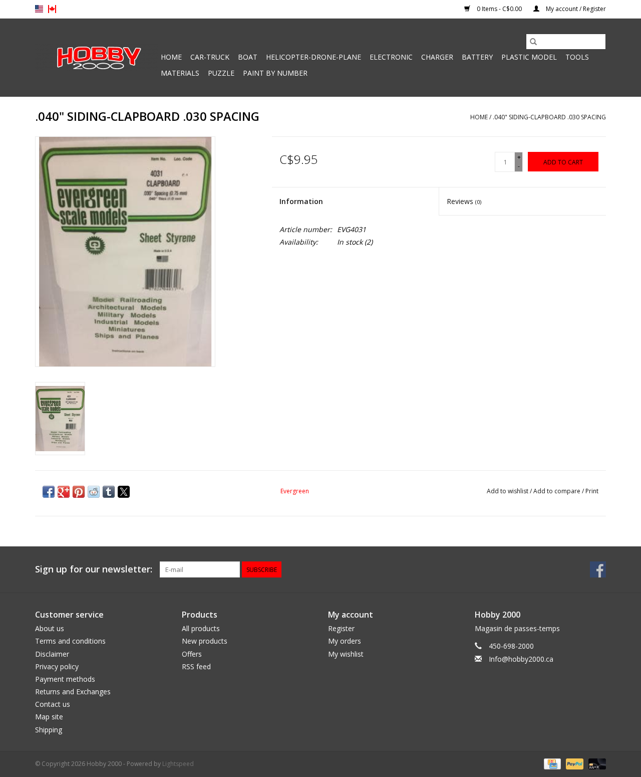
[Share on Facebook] (49, 492)
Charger (437, 57)
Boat (247, 57)
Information (301, 201)
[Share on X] (124, 492)
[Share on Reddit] (94, 492)
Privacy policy (57, 666)
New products (204, 641)
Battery (477, 57)
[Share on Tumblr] (109, 492)
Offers (192, 654)
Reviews (464, 201)
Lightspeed (178, 763)
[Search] (533, 42)
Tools (577, 57)
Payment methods (65, 679)
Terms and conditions (70, 641)
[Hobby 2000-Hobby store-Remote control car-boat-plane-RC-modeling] (96, 57)
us (39, 9)
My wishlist (346, 654)
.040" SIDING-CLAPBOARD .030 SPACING (549, 117)
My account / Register (575, 9)
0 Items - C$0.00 (499, 9)
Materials (180, 73)
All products (201, 628)
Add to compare (557, 491)
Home (171, 57)
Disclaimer (52, 654)
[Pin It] (79, 492)
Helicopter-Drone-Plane (313, 57)
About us (49, 628)
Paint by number (275, 73)
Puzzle (221, 73)
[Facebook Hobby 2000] (598, 569)
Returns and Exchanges (73, 691)
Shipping (48, 729)
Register (341, 628)
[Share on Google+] (64, 492)
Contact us (52, 704)
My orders (344, 641)
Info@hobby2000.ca (521, 659)
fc (52, 9)
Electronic (391, 57)
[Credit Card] (551, 763)
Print (591, 491)
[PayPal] (573, 763)
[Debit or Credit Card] (595, 763)
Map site (49, 716)
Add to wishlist (508, 491)
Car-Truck (209, 57)
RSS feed (196, 666)
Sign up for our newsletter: (93, 569)
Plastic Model (529, 57)
